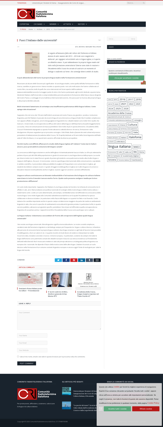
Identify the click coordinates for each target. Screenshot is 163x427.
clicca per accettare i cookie (126, 78)
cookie (116, 387)
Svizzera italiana (124, 160)
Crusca (122, 125)
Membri (53, 24)
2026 (126, 108)
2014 (109, 100)
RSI (109, 156)
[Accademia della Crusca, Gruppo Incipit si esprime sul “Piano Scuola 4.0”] (88, 281)
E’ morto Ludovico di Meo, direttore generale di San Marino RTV (58, 294)
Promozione (112, 152)
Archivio (82, 47)
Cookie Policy (153, 403)
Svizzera (112, 159)
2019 (110, 104)
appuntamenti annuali (115, 117)
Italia (135, 132)
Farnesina (111, 132)
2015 (115, 100)
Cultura (132, 124)
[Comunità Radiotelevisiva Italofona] (35, 13)
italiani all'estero (113, 138)
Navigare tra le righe (93, 47)
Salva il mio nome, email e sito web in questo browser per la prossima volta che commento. (52, 357)
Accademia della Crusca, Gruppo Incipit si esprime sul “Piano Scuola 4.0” (88, 294)
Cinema (127, 117)
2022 (131, 104)
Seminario (116, 156)
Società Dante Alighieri (131, 156)
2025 (118, 108)
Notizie (81, 24)
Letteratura (120, 141)
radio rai (128, 152)
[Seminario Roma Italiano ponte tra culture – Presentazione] (30, 279)
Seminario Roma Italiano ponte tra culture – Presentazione (30, 289)
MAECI (137, 146)
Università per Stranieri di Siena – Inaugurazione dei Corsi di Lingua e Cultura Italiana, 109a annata (86, 393)
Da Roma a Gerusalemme (129, 129)
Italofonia (135, 137)
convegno (138, 120)
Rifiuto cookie (146, 408)
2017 (130, 99)
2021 (123, 103)
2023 (138, 104)
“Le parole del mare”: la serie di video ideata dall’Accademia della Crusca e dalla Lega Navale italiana (59, 3)
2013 (76, 47)
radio (120, 152)
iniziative (119, 132)
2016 (122, 99)
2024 (110, 108)
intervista (128, 132)
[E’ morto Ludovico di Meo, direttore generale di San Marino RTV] (59, 281)
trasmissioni (136, 160)
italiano (123, 138)
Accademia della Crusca (119, 113)
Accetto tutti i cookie (117, 408)
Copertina (24, 24)
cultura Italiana (113, 129)
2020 (116, 104)
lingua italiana (119, 146)
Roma (141, 152)
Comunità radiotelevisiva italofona (119, 120)
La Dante (111, 141)
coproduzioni (112, 125)
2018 (138, 99)
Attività (67, 24)
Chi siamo (38, 24)
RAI (135, 151)
